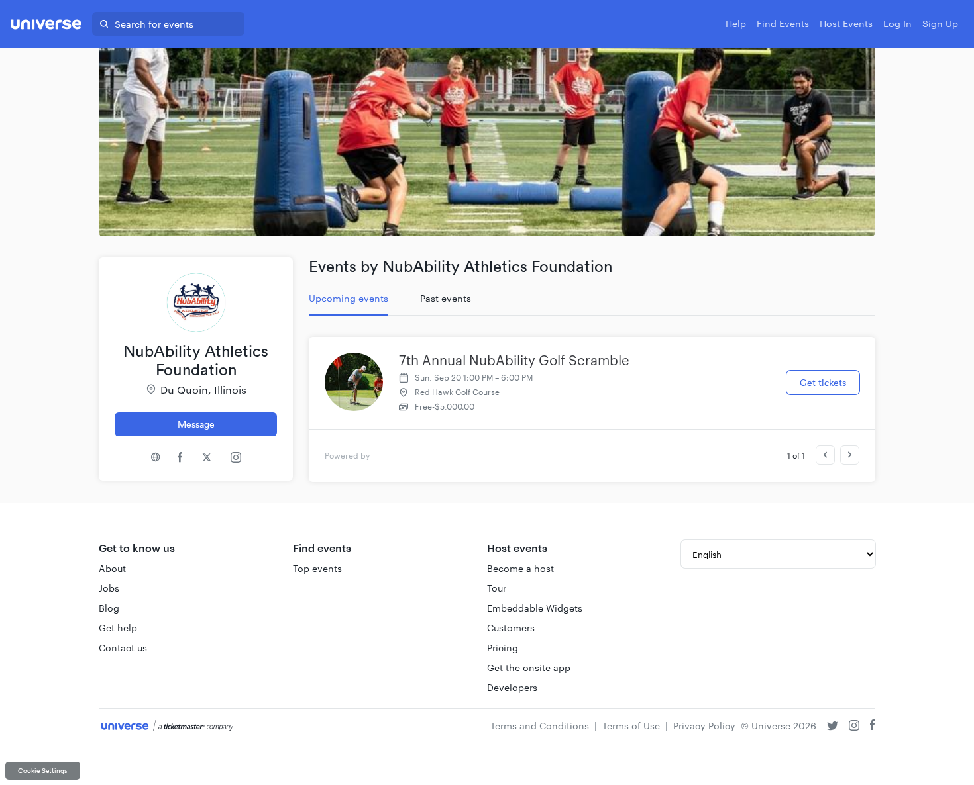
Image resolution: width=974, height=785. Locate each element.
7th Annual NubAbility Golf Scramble (514, 360)
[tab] (348, 298)
